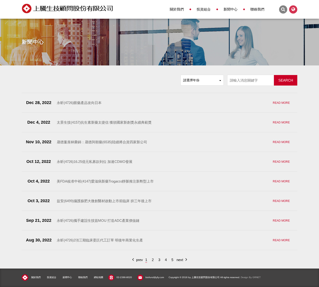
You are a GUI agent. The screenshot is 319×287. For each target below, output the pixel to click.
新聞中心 (230, 9)
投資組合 (204, 9)
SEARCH (285, 80)
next (180, 260)
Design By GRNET (251, 277)
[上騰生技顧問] (67, 8)
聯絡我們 (257, 9)
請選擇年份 (191, 80)
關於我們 (177, 9)
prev (139, 260)
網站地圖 (98, 277)
